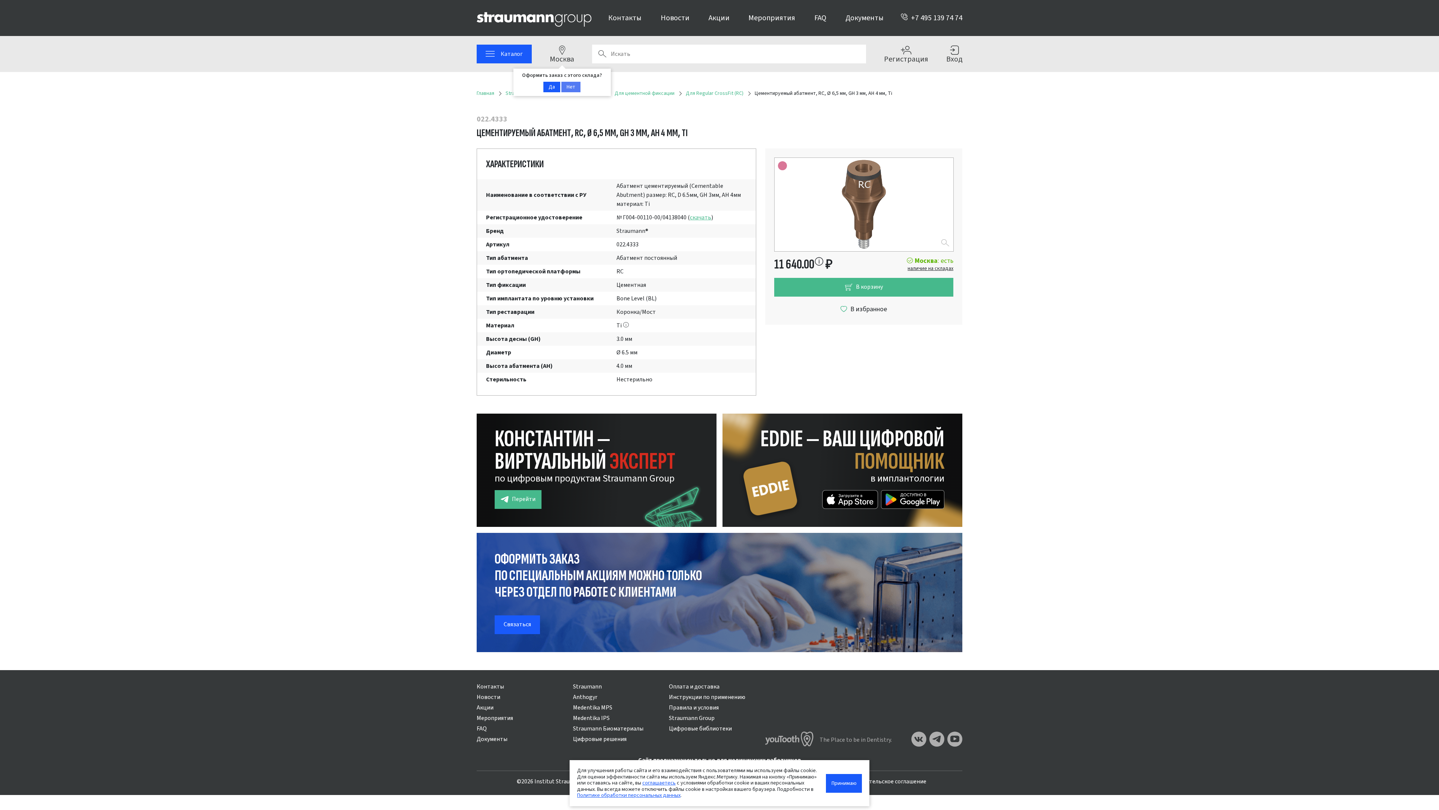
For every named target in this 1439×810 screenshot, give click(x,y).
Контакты (625, 18)
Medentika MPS (592, 708)
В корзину (869, 287)
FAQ (820, 18)
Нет (571, 87)
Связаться (517, 624)
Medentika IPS (591, 718)
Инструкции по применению (707, 697)
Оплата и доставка (694, 686)
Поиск (602, 54)
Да (552, 87)
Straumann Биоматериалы (608, 728)
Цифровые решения (600, 739)
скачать (700, 217)
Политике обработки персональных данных (629, 795)
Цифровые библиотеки (700, 728)
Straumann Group (692, 718)
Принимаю (844, 783)
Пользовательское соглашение (884, 781)
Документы (864, 18)
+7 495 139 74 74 (936, 18)
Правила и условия (694, 708)
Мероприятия (771, 18)
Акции (719, 18)
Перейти (524, 499)
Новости (675, 18)
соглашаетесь (659, 783)
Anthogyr (585, 697)
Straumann (587, 686)
